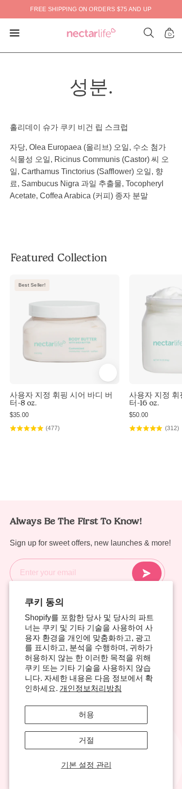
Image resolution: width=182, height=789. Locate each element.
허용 (86, 714)
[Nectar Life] (91, 33)
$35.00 (19, 415)
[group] (91, 9)
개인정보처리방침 (91, 688)
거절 (86, 740)
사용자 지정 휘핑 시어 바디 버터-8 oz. (61, 399)
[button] (149, 33)
